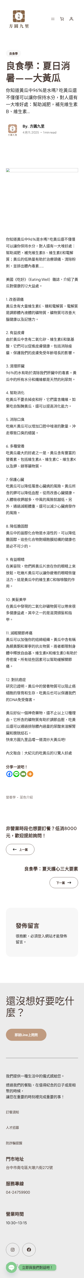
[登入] (71, 18)
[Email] (23, 774)
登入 (41, 936)
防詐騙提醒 (14, 1143)
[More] (30, 774)
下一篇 (60, 882)
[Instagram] (12, 1249)
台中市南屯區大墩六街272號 (29, 1167)
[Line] (16, 774)
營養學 (11, 797)
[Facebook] (9, 774)
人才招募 (12, 1128)
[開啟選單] (52, 19)
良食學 (13, 53)
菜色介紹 (26, 797)
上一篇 (23, 849)
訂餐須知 (12, 1112)
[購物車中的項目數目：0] (61, 18)
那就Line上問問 (26, 1035)
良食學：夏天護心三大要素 (51, 868)
